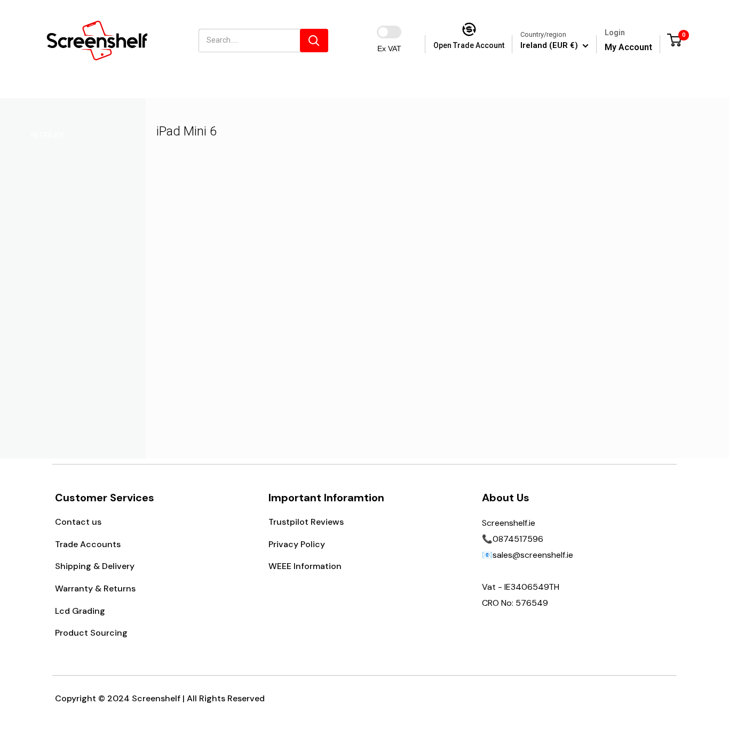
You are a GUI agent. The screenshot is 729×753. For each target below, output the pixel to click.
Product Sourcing (91, 632)
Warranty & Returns (95, 588)
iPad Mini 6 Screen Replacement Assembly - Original (232, 332)
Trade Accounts (88, 544)
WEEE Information (305, 566)
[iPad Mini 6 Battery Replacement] (369, 254)
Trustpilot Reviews (306, 521)
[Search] (314, 40)
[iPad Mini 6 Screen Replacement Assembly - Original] (233, 254)
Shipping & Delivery (94, 566)
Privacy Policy (296, 544)
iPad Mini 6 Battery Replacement (369, 326)
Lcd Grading (80, 610)
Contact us (78, 521)
